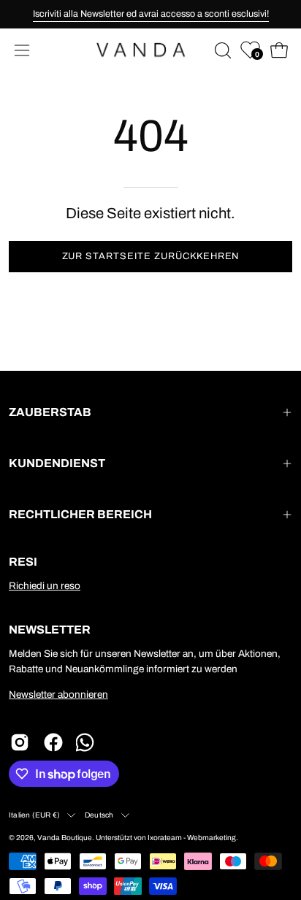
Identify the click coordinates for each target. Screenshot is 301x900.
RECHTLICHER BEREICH (80, 514)
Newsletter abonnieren (58, 694)
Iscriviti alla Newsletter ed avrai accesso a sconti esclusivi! (151, 14)
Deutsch (99, 815)
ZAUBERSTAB (50, 412)
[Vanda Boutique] (150, 50)
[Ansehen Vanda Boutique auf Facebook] (53, 742)
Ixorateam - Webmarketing (192, 838)
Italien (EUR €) (34, 815)
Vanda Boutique (64, 838)
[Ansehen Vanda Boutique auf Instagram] (20, 742)
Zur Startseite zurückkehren (151, 256)
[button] (221, 50)
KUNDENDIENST (57, 463)
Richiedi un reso (44, 585)
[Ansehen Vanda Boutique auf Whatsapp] (87, 742)
